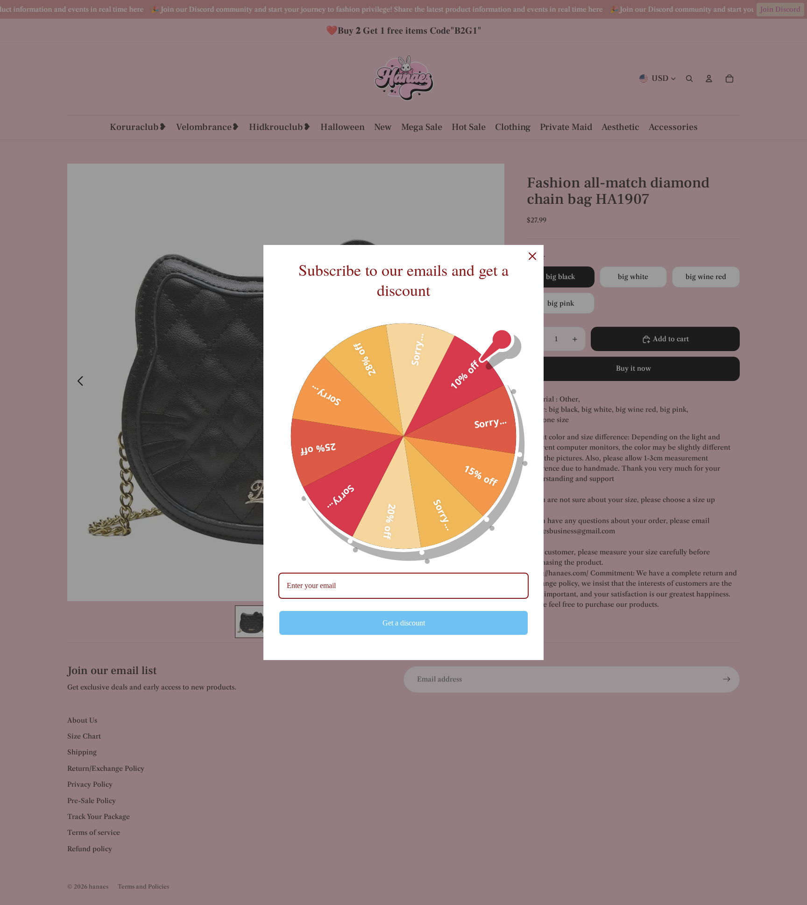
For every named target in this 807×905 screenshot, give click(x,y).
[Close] (532, 256)
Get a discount (403, 623)
